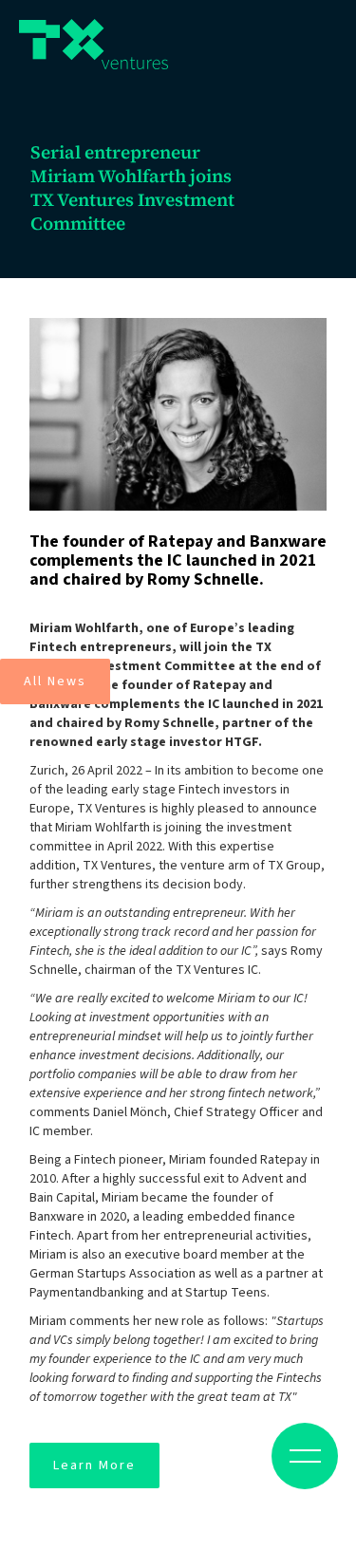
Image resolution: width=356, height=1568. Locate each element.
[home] (93, 44)
